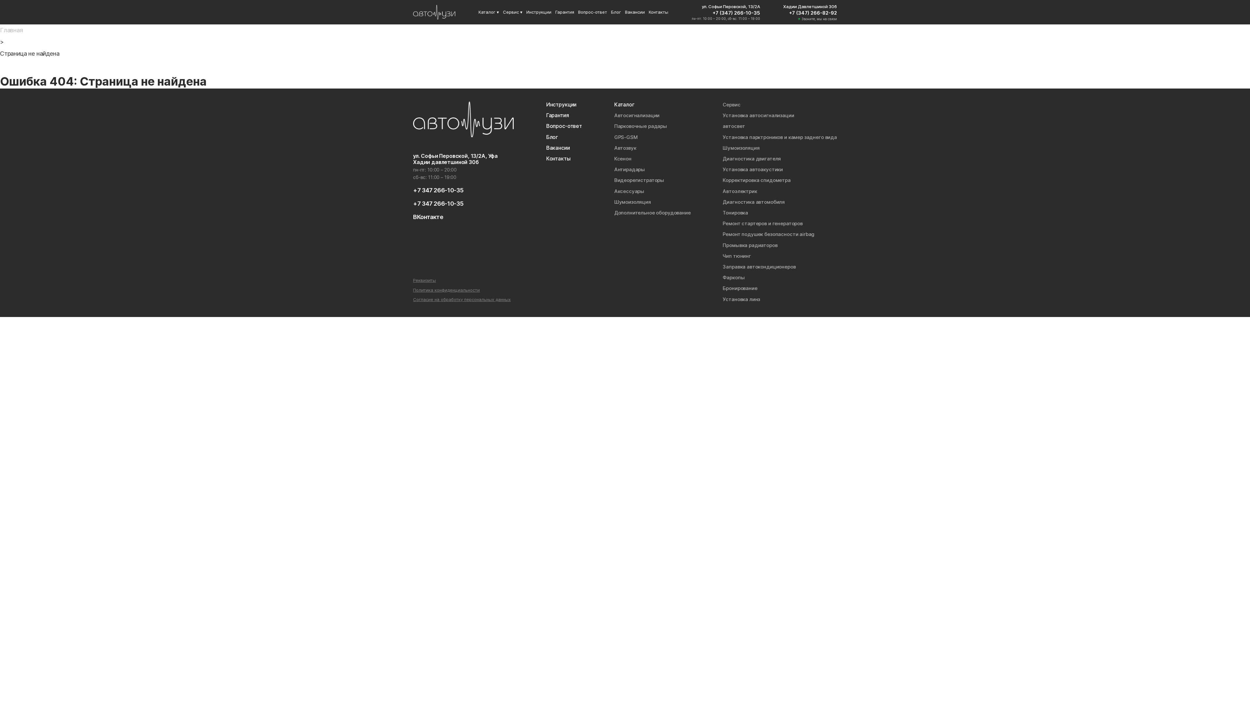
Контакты (658, 12)
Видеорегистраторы (639, 180)
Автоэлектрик (740, 191)
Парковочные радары (640, 126)
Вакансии (635, 12)
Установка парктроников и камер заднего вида (780, 137)
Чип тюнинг (737, 256)
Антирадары (629, 169)
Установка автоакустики (753, 169)
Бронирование (740, 288)
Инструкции (538, 12)
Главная (11, 30)
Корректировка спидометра (756, 180)
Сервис (731, 105)
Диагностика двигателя (752, 159)
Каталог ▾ (489, 12)
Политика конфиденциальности (446, 290)
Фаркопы (733, 277)
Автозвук (625, 148)
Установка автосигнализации (758, 115)
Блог (616, 12)
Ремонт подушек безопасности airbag (768, 234)
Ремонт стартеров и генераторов (763, 223)
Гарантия (564, 12)
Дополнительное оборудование (652, 213)
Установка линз (741, 299)
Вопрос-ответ (592, 12)
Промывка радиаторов (750, 245)
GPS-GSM (626, 137)
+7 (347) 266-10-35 (736, 13)
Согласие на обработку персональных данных (462, 299)
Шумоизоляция (632, 202)
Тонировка (735, 213)
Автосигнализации (637, 115)
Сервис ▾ (512, 12)
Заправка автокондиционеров (759, 267)
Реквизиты (424, 280)
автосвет (734, 126)
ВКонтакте (428, 217)
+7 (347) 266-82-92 (813, 13)
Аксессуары (629, 191)
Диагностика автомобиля (754, 202)
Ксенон (623, 159)
